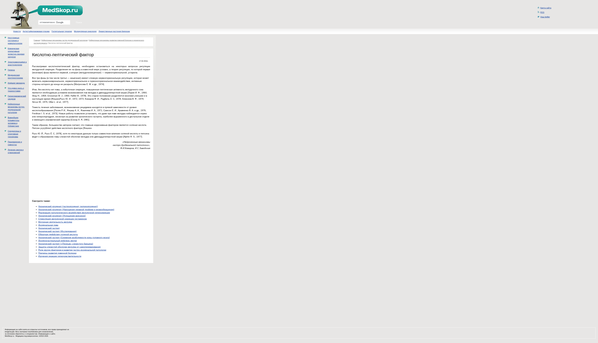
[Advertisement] (58, 173)
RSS (542, 12)
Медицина (20, 336)
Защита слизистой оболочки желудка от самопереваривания (69, 247)
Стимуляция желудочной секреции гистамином (62, 219)
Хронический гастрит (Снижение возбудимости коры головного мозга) (74, 237)
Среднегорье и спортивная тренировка (14, 134)
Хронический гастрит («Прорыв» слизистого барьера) (65, 243)
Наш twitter (545, 17)
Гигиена (11, 70)
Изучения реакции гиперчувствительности (59, 256)
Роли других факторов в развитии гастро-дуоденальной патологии (72, 250)
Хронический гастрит (49, 228)
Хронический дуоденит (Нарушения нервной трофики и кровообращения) (76, 209)
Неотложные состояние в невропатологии (15, 41)
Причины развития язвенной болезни (57, 253)
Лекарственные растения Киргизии (114, 31)
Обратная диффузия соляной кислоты (58, 234)
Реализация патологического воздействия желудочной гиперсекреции (74, 212)
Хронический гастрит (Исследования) (57, 231)
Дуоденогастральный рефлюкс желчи (57, 240)
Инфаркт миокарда (16, 83)
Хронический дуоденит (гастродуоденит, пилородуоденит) (68, 206)
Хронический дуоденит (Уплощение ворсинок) (62, 215)
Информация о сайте (46, 334)
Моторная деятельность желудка (55, 222)
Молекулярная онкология (85, 31)
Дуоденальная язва (48, 225)
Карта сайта (545, 8)
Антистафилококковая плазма (36, 31)
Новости (17, 31)
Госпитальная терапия (62, 31)
